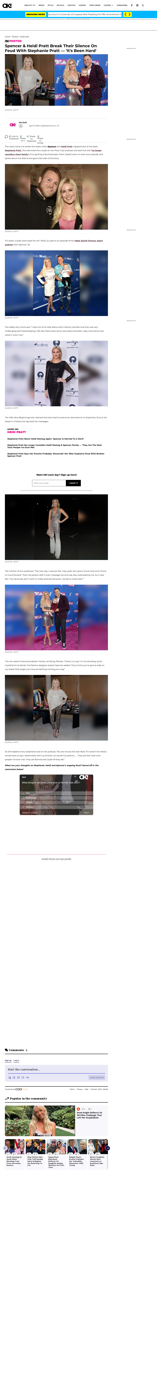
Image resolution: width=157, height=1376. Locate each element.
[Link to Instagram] (137, 5)
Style (50, 5)
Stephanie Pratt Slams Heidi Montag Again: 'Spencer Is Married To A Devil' (45, 439)
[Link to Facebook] (132, 5)
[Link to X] (143, 5)
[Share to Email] (40, 136)
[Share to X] (23, 136)
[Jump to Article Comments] (6, 136)
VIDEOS (82, 5)
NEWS (41, 5)
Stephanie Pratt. (13, 150)
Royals (60, 5)
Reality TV (30, 5)
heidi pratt (24, 36)
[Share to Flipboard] (31, 136)
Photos (15, 36)
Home (7, 36)
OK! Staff (23, 122)
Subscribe (122, 5)
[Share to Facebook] (14, 136)
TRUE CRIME (94, 5)
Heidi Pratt (66, 146)
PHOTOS (71, 5)
